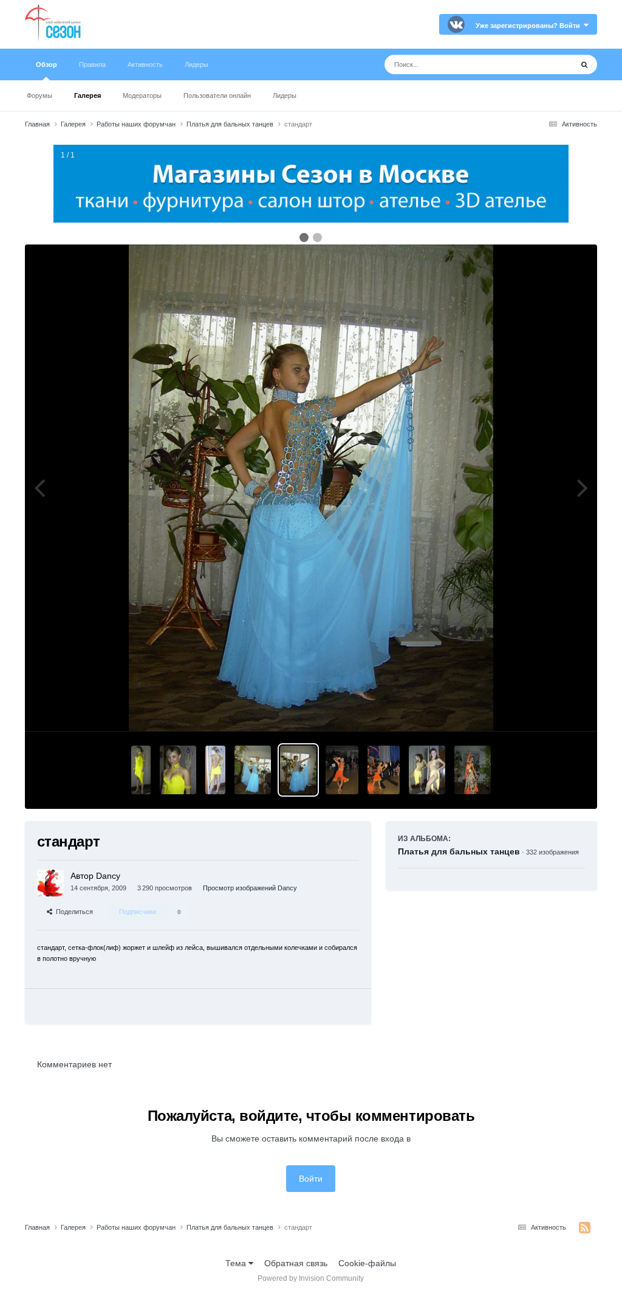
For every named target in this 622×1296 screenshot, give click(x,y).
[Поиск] (584, 64)
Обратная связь (295, 1263)
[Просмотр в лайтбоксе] (311, 487)
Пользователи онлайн (217, 95)
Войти (311, 1178)
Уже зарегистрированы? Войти (530, 25)
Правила (92, 64)
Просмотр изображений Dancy (250, 888)
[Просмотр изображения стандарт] (252, 770)
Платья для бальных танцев (459, 851)
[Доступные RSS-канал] (584, 1227)
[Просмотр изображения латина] (141, 770)
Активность (145, 64)
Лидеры (284, 95)
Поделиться (72, 911)
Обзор (46, 64)
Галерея (87, 95)
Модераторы (142, 95)
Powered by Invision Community (311, 1278)
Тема (236, 1263)
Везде (544, 64)
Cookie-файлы (367, 1263)
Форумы (39, 95)
